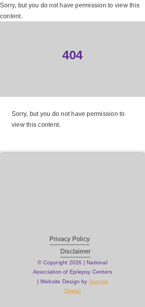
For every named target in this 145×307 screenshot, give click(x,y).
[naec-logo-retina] (72, 179)
